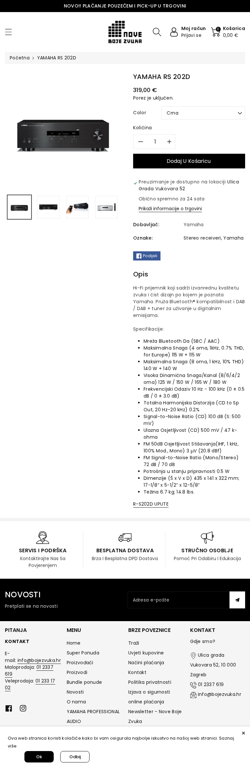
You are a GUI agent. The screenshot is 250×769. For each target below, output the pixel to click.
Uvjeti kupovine (146, 653)
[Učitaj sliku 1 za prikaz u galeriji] (19, 207)
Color (139, 112)
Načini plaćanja (146, 662)
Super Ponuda (83, 653)
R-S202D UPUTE (151, 504)
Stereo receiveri (202, 238)
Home (74, 643)
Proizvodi (77, 672)
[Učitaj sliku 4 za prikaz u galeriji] (106, 207)
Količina (142, 127)
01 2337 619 (211, 684)
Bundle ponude (84, 682)
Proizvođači (80, 662)
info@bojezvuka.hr (39, 660)
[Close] (243, 733)
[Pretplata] (237, 599)
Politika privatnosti (149, 682)
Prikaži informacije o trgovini (170, 208)
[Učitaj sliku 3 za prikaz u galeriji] (77, 207)
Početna (20, 58)
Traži (133, 643)
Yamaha (233, 238)
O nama (76, 701)
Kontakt (137, 672)
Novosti (75, 692)
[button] (11, 32)
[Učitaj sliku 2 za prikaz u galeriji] (48, 207)
